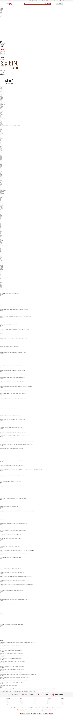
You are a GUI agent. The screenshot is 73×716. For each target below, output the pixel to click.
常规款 (1, 150)
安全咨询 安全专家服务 (17, 690)
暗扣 (0, 241)
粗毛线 (1, 230)
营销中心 (29, 707)
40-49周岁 (1, 269)
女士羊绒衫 (1, 106)
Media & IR (61, 707)
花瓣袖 (1, 156)
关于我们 (11, 707)
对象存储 (25, 691)
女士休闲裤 (1, 111)
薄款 (0, 202)
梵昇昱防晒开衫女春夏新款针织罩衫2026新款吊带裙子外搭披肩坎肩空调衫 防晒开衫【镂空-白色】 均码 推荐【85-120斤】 (16, 386)
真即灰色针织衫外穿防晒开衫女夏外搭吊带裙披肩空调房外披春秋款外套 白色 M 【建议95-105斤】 (13, 460)
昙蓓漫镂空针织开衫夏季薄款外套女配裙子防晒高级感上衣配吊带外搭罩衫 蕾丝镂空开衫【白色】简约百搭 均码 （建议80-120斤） (17, 550)
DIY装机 (62, 700)
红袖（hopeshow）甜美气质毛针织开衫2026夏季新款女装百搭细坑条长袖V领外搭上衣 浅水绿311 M (13, 530)
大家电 (7, 703)
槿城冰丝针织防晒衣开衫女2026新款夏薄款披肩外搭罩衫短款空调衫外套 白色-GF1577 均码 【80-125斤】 (14, 475)
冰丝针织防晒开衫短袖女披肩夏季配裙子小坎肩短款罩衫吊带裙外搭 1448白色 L (10, 557)
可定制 (1, 128)
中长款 (1, 149)
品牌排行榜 (1, 8)
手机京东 (51, 0)
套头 (0, 130)
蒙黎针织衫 (20, 688)
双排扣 (1, 235)
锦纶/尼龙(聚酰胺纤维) (3, 196)
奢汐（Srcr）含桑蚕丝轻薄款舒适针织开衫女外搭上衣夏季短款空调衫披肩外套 (10, 568)
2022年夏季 (1, 207)
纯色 (0, 218)
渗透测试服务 (37, 690)
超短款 (1, 148)
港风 (0, 163)
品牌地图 (11, 690)
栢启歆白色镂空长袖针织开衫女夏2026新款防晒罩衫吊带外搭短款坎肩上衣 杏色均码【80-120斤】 (13, 352)
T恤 (0, 278)
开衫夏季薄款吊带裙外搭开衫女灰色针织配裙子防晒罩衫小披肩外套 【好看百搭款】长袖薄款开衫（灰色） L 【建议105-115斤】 (17, 584)
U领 (0, 173)
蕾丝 (0, 259)
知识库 (59, 690)
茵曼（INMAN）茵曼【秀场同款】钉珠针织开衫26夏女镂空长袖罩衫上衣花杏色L (10, 538)
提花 (0, 249)
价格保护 (48, 700)
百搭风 (1, 167)
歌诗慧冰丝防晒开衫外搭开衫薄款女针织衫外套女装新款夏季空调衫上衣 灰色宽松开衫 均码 (12, 381)
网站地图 (12, 691)
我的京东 (39, 0)
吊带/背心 (1, 107)
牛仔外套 (1, 138)
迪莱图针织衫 (11, 688)
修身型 (1, 145)
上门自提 (21, 699)
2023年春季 (1, 208)
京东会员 (43, 0)
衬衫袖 (1, 155)
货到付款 (35, 699)
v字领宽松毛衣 (2, 688)
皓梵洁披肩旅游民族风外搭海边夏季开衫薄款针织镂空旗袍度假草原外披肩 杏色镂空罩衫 (11, 448)
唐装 (0, 115)
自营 (0, 295)
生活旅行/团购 (8, 701)
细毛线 (1, 231)
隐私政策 (50, 707)
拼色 (0, 217)
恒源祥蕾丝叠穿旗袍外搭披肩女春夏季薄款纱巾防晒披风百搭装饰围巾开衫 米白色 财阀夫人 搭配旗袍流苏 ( (14, 309)
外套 (0, 277)
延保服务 (62, 701)
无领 (0, 172)
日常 (0, 224)
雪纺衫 (1, 100)
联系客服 (7, 704)
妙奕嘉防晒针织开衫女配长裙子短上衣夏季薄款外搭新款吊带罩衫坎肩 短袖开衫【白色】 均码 (12, 465)
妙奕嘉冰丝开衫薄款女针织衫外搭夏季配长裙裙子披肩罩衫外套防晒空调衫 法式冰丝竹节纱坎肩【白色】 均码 (14, 435)
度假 (0, 223)
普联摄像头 (1, 9)
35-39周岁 (1, 268)
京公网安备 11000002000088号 (22, 709)
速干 (0, 273)
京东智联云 (43, 690)
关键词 (14, 691)
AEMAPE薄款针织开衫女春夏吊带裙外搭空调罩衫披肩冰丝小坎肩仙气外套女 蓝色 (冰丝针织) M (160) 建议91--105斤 (15, 316)
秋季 (0, 142)
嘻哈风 (1, 166)
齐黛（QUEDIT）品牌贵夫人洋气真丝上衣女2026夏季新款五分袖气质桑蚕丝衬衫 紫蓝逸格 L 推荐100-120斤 (14, 329)
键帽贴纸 (1, 13)
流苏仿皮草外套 (7, 688)
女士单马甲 (1, 99)
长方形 (1, 123)
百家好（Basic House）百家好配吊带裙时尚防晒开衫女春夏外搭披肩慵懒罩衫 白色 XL (11, 590)
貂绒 (0, 258)
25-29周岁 (1, 266)
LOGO (1, 213)
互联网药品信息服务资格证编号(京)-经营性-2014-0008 (40, 709)
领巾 (0, 134)
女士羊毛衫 (1, 97)
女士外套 (1, 95)
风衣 (0, 279)
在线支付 (35, 700)
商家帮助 (25, 707)
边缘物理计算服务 (47, 690)
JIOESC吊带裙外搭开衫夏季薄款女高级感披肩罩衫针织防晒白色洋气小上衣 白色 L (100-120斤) (12, 398)
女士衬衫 (1, 96)
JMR (57, 690)
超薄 (0, 200)
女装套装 (1, 103)
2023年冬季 (1, 210)
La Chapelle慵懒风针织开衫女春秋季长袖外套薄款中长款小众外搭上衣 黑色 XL (10, 481)
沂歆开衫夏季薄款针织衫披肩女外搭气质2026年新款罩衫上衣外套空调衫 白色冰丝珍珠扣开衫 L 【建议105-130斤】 (15, 599)
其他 (0, 120)
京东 (13, 3)
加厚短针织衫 (51, 688)
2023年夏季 (1, 209)
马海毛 (1, 192)
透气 (0, 274)
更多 (0, 116)
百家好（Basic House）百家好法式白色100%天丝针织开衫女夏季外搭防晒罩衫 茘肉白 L (12, 624)
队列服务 (5, 691)
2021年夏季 (1, 205)
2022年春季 (1, 206)
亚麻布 (1, 260)
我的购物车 (60, 3)
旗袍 (0, 113)
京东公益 (53, 707)
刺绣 (0, 250)
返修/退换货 (49, 702)
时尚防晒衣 (1, 94)
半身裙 (1, 112)
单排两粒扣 (1, 240)
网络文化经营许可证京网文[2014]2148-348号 (40, 710)
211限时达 (21, 700)
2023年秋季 (1, 211)
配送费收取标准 (22, 702)
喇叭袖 (1, 159)
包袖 (0, 154)
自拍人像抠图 (21, 691)
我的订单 (35, 0)
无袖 (0, 185)
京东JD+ (62, 704)
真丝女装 (1, 108)
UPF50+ (1, 285)
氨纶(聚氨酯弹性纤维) (3, 190)
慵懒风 (1, 171)
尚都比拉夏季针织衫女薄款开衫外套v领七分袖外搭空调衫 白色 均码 (9, 506)
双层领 (1, 175)
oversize (1, 168)
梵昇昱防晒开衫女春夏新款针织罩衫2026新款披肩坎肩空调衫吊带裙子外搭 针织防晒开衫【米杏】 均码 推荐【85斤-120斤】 (16, 441)
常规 (0, 201)
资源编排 (3, 691)
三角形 (1, 121)
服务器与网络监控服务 (32, 690)
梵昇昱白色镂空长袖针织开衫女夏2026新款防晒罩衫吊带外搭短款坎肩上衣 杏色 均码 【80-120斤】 (13, 432)
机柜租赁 (1, 690)
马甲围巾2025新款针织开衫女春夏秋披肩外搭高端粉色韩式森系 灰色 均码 (10, 546)
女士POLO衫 (1, 114)
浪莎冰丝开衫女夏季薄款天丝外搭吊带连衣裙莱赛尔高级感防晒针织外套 (9, 346)
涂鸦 (0, 219)
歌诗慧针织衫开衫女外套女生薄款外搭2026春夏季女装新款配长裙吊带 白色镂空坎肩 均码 (12, 572)
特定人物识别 (27, 690)
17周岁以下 (1, 270)
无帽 (0, 283)
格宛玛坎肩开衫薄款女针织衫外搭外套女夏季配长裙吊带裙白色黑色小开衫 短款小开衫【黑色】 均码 (13, 523)
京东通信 (62, 703)
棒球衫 (1, 137)
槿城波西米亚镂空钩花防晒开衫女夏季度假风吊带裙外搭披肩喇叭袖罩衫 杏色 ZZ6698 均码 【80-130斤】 (14, 677)
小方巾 (1, 122)
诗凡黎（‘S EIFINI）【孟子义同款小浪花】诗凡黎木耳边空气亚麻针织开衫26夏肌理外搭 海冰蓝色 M (13, 498)
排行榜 (13, 690)
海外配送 (21, 703)
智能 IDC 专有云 (17, 691)
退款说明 (48, 701)
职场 (0, 226)
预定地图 (8, 691)
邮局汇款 (35, 702)
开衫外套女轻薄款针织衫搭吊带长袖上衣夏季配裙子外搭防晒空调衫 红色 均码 (10, 534)
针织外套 (1, 132)
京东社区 (43, 707)
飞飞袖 (1, 157)
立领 (0, 181)
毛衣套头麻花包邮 (36, 688)
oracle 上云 (40, 690)
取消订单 (48, 703)
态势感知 (22, 690)
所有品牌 (1, 17)
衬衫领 (1, 174)
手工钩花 (1, 253)
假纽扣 (1, 242)
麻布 (0, 261)
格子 (0, 222)
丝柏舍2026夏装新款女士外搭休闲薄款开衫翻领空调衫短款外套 (8, 324)
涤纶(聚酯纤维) (2, 193)
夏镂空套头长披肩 (46, 688)
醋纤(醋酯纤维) (2, 191)
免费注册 (32, 0)
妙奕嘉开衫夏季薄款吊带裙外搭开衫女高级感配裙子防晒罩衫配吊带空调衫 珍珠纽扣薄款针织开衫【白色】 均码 (14, 580)
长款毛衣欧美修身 (31, 688)
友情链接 (36, 707)
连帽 (0, 284)
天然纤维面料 (2, 262)
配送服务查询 (22, 701)
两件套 (1, 282)
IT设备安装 (51, 690)
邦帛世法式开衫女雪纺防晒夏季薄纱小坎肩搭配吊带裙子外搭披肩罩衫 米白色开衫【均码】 (12, 666)
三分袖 (1, 184)
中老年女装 (1, 98)
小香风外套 (1, 133)
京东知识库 (1, 7)
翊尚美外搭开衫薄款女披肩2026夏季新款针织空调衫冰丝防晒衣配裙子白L (10, 415)
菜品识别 (27, 691)
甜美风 (1, 164)
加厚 (0, 199)
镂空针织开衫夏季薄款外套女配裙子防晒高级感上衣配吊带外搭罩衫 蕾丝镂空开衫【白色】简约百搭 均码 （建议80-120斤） (16, 444)
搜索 (49, 3)
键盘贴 (1, 12)
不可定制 (1, 129)
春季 (0, 140)
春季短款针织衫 (56, 688)
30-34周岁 (1, 267)
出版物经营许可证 (30, 710)
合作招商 (22, 707)
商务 (0, 228)
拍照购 (1, 691)
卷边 (0, 251)
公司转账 (35, 703)
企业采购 (47, 0)
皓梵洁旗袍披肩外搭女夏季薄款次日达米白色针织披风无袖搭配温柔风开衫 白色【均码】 (11, 682)
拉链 (0, 233)
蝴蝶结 (1, 216)
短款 (0, 147)
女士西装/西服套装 (2, 104)
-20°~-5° (1, 244)
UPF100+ (1, 286)
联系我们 (14, 707)
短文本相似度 (33, 691)
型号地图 (24, 690)
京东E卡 (62, 702)
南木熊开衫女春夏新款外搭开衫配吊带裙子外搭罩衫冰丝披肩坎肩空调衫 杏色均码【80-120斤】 (12, 377)
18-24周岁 (1, 265)
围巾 (0, 139)
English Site (57, 707)
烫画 (0, 252)
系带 (0, 239)
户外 (0, 225)
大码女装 (1, 105)
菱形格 (1, 215)
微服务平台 (54, 690)
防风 (0, 275)
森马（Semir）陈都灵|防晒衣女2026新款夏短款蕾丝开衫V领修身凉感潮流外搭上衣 (11, 650)
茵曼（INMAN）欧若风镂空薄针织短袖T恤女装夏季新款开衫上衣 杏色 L (9, 293)
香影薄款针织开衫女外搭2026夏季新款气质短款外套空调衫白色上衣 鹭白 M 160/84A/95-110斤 (12, 427)
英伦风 (1, 165)
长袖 (0, 182)
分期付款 (35, 701)
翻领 (0, 176)
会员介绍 (7, 700)
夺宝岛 (62, 699)
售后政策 (48, 699)
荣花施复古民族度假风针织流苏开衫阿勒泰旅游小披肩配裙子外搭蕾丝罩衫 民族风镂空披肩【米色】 (13, 393)
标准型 (1, 146)
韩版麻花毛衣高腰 (16, 688)
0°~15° (1, 243)
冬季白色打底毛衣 (25, 688)
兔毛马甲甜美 (41, 688)
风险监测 (46, 707)
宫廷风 (1, 162)
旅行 (0, 227)
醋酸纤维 (1, 197)
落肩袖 (1, 158)
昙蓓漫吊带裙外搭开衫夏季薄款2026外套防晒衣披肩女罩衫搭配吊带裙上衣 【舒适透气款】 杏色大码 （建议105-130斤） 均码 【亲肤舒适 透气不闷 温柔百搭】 (21, 469)
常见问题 (7, 702)
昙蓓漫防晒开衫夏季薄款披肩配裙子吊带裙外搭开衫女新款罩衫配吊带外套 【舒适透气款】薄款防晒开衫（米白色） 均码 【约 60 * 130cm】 (18, 642)
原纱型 (1, 287)
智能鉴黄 (30, 691)
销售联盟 (39, 707)
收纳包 (1, 11)
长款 (0, 151)
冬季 (0, 141)
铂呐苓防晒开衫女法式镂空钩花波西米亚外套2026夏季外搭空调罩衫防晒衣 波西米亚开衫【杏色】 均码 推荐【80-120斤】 (16, 576)
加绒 (0, 198)
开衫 (0, 131)
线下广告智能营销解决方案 (6, 690)
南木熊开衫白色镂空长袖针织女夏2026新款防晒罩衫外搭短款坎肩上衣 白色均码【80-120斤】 (12, 370)
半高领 (1, 180)
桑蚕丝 (1, 189)
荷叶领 (1, 179)
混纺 (0, 256)
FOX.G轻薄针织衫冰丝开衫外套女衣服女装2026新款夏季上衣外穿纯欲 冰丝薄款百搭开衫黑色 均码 (13, 419)
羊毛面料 (1, 257)
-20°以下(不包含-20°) (3, 245)
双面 (0, 248)
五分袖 (1, 183)
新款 (10, 691)
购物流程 (7, 699)
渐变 (0, 214)
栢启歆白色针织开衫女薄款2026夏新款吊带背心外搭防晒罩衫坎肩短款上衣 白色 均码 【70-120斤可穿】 (14, 338)
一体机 (1, 10)
